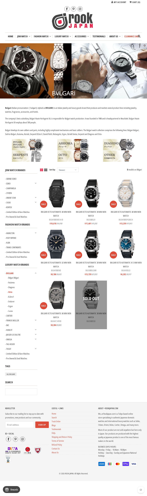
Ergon (10, 306)
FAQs (53, 433)
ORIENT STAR (11, 197)
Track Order (56, 421)
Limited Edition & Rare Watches (18, 212)
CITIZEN (9, 193)
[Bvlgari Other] (119, 156)
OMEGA (9, 339)
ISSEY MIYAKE (11, 237)
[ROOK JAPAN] (73, 21)
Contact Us (56, 448)
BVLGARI (9, 273)
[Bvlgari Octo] (73, 156)
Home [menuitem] (10, 36)
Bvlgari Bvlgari (13, 277)
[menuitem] (24, 36)
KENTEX (9, 207)
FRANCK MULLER (12, 320)
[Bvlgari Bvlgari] (28, 144)
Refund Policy (57, 444)
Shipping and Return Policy (62, 436)
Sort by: (52, 169)
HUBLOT (9, 329)
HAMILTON (10, 233)
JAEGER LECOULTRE (13, 334)
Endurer (11, 301)
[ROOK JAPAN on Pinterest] (73, 9)
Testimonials (56, 429)
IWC (7, 325)
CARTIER (9, 315)
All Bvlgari (11, 374)
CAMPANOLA (11, 188)
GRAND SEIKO (11, 178)
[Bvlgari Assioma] (73, 144)
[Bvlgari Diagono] (119, 144)
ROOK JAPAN (69, 473)
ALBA (8, 242)
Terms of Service (58, 440)
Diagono (11, 287)
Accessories (81, 36)
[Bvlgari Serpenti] (28, 156)
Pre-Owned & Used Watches (16, 216)
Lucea (10, 310)
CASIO (8, 202)
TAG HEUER (10, 344)
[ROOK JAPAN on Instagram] (80, 9)
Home (54, 413)
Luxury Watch (62, 36)
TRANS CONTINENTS (13, 247)
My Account (119, 2)
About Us (114, 36)
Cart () (136, 2)
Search (54, 417)
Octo (10, 291)
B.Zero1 (11, 296)
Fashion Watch (41, 36)
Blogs (54, 425)
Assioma (11, 282)
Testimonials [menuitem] (99, 36)
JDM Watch (22, 36)
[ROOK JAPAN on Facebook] (66, 9)
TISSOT (8, 348)
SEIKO (8, 183)
